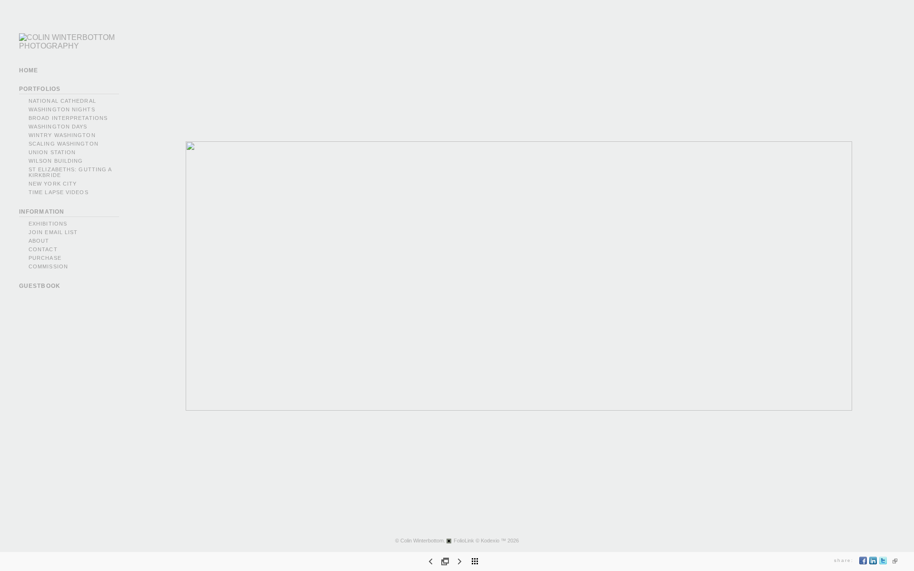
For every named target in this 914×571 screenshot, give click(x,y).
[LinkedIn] (873, 563)
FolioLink (464, 540)
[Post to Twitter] (883, 563)
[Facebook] (863, 563)
